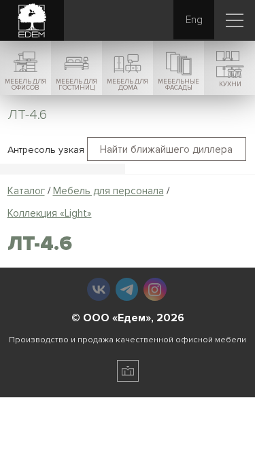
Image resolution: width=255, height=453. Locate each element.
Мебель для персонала (108, 191)
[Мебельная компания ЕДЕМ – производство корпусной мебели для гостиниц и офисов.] (32, 20)
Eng (194, 20)
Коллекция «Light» (49, 213)
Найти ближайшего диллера (166, 149)
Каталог (26, 191)
